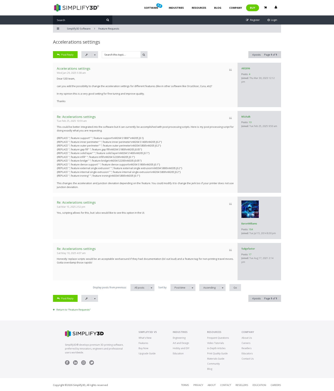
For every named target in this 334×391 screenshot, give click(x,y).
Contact (225, 385)
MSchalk (245, 116)
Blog (217, 7)
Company (235, 7)
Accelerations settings (76, 42)
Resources (199, 7)
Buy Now (143, 348)
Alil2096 (245, 68)
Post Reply (67, 54)
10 (250, 122)
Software (153, 6)
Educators (247, 353)
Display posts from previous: (118, 287)
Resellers (246, 348)
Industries (176, 7)
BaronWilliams (249, 223)
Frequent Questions (218, 337)
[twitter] (91, 364)
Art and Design (181, 343)
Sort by (171, 287)
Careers (246, 343)
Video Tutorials (215, 343)
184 (251, 229)
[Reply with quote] (230, 70)
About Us (247, 337)
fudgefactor (248, 248)
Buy (252, 7)
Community (213, 363)
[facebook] (67, 364)
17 (250, 254)
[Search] (107, 20)
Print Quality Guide (217, 353)
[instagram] (83, 364)
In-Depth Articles (216, 348)
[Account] (276, 7)
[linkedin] (75, 364)
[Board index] (76, 8)
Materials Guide (215, 358)
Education (178, 353)
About (212, 385)
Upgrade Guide (147, 353)
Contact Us (248, 358)
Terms (185, 385)
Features (143, 343)
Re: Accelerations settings (76, 117)
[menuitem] (272, 20)
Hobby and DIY (181, 348)
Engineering (179, 337)
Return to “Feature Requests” (73, 309)
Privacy (198, 385)
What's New (145, 337)
